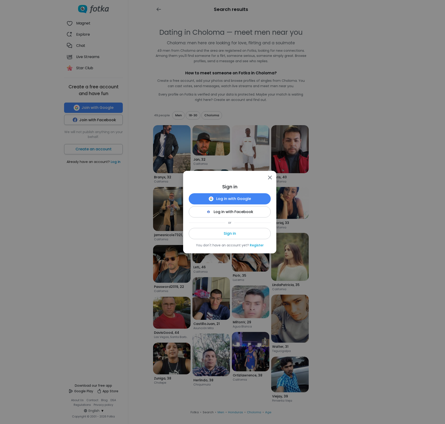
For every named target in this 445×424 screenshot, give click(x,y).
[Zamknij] (269, 177)
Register (257, 245)
